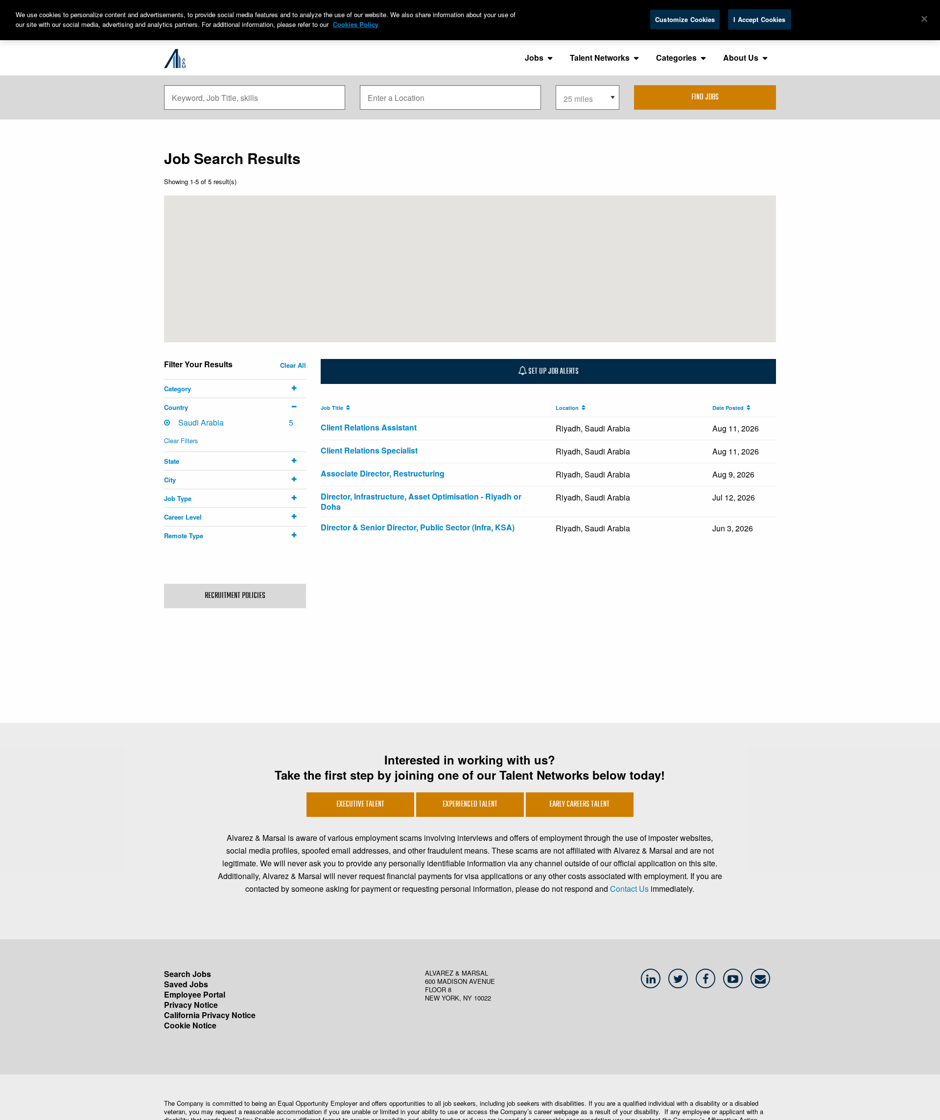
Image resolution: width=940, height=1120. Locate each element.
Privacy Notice (191, 1004)
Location (569, 407)
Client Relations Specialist (369, 450)
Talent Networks (600, 57)
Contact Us (629, 888)
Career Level (183, 517)
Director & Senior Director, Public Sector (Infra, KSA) (418, 527)
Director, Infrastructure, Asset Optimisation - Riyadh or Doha (421, 501)
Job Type (177, 498)
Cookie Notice (190, 1025)
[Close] (924, 19)
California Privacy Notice (210, 1015)
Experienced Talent (470, 804)
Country (176, 407)
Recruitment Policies (235, 596)
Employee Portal (194, 994)
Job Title (333, 407)
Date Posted (729, 407)
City (170, 480)
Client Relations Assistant (369, 427)
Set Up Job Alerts (553, 371)
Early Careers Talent (579, 804)
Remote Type (183, 535)
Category (177, 388)
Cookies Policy (355, 24)
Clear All (293, 365)
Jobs (534, 57)
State (171, 461)
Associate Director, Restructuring (383, 473)
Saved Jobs (186, 984)
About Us (740, 57)
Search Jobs (187, 973)
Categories (676, 57)
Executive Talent (360, 804)
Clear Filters (181, 440)
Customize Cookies (685, 19)
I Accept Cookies (759, 19)
